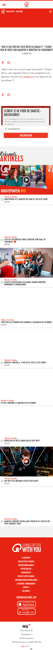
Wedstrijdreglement (26, 565)
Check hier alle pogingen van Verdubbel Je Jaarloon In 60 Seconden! (26, 322)
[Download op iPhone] (26, 604)
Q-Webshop (26, 557)
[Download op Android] (26, 612)
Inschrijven (26, 136)
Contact (26, 587)
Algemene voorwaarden (26, 583)
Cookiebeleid (26, 572)
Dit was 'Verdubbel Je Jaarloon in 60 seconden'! (18, 403)
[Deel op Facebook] (2, 63)
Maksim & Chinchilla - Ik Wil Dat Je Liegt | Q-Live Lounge (25, 362)
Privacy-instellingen (26, 576)
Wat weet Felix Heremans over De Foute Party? (21, 481)
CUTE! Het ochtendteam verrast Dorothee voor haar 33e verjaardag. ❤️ (24, 240)
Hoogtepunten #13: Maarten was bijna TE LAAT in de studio (25, 199)
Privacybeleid (26, 568)
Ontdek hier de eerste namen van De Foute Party (22, 440)
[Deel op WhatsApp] (8, 63)
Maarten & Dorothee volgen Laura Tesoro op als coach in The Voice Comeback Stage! (27, 522)
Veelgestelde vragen (26, 561)
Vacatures (26, 591)
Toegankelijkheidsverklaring (26, 580)
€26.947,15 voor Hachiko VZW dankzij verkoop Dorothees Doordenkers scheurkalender (25, 283)
